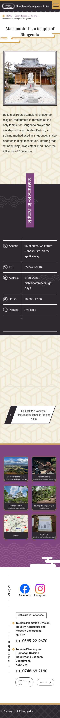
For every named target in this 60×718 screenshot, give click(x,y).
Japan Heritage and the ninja (26, 16)
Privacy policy (26, 711)
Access (43, 682)
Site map (8, 711)
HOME (9, 16)
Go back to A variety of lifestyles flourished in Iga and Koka (33, 415)
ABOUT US (23, 682)
